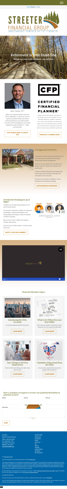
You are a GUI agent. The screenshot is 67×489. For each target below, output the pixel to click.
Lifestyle (37, 447)
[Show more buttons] (63, 279)
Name (4, 398)
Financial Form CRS (8, 456)
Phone (48, 398)
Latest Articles (39, 449)
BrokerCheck (32, 459)
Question (5, 407)
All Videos (37, 451)
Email (26, 398)
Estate (36, 440)
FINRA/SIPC (49, 477)
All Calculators (39, 452)
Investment (38, 439)
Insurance (37, 442)
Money (37, 446)
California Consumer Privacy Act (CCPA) (46, 470)
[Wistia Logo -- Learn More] (59, 279)
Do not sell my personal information (30, 472)
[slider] (31, 279)
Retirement (38, 437)
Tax (36, 444)
